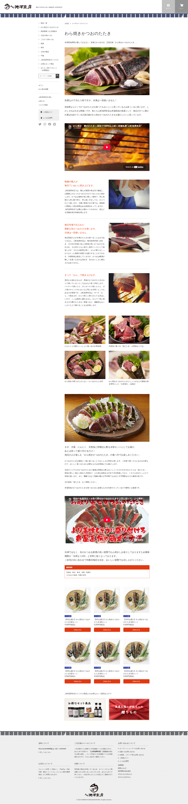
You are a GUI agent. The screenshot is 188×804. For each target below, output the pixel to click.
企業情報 (121, 765)
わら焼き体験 (43, 89)
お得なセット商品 (47, 64)
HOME (67, 23)
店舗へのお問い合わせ (127, 752)
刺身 (42, 43)
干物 (42, 56)
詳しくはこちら (45, 752)
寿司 (42, 47)
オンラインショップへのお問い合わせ (132, 748)
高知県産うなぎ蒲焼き (49, 31)
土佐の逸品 (45, 52)
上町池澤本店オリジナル (50, 60)
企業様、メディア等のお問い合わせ (131, 755)
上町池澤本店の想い (45, 97)
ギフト (41, 85)
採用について (122, 768)
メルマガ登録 (43, 105)
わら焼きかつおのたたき (50, 27)
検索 (57, 75)
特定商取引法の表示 (124, 771)
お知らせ (42, 101)
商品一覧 (44, 23)
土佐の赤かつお (46, 35)
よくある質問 (124, 761)
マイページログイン (124, 777)
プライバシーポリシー (125, 774)
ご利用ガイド (124, 758)
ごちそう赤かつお (47, 39)
